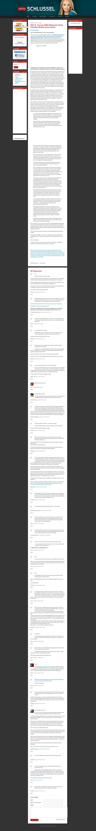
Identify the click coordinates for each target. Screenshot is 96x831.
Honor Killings (38, 252)
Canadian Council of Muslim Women (37, 251)
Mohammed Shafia (47, 254)
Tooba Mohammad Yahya (56, 255)
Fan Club (60, 16)
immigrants (49, 252)
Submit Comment (34, 819)
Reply (31, 294)
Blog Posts (17, 74)
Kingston (63, 252)
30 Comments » (43, 263)
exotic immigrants (48, 251)
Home (28, 16)
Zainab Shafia (40, 256)
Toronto (62, 255)
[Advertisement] (19, 111)
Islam (57, 252)
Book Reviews (18, 75)
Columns (17, 77)
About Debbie (43, 16)
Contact (67, 16)
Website (32, 805)
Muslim (52, 254)
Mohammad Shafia (39, 254)
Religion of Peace (42, 255)
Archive (34, 16)
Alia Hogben (47, 250)
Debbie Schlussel (36, 9)
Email (35, 802)
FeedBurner (22, 43)
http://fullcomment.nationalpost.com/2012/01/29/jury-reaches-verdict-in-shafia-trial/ (46, 303)
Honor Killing (32, 252)
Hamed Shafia (59, 251)
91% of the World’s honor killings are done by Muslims (45, 666)
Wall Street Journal (34, 256)
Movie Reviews (18, 80)
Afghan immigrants (36, 250)
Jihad (60, 252)
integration (54, 252)
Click (71, 23)
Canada (59, 250)
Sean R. (31, 376)
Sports (16, 83)
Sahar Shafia (48, 255)
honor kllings (44, 252)
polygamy (36, 255)
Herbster (32, 703)
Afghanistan (42, 250)
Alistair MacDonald (53, 250)
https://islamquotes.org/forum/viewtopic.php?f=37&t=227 (41, 777)
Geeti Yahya (54, 251)
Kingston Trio (32, 254)
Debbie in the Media (19, 78)
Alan (31, 387)
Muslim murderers (57, 254)
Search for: (16, 64)
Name (31, 800)
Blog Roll (51, 16)
